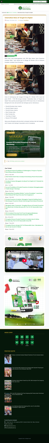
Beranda (10, 12)
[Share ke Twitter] (11, 56)
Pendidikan (14, 12)
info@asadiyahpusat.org (10, 425)
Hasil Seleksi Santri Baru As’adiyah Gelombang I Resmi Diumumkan (24, 176)
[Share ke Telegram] (16, 56)
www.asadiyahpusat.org (11, 427)
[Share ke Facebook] (8, 56)
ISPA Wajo (12, 161)
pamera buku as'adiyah (19, 161)
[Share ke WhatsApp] (13, 56)
